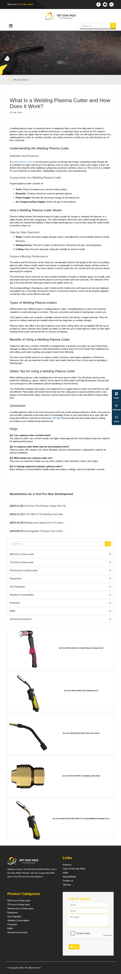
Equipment (60, 579)
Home (10, 80)
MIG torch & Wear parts (60, 554)
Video (65, 873)
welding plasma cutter (22, 162)
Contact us (68, 881)
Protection (60, 603)
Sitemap (67, 884)
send (75, 947)
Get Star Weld (59, 418)
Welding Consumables (60, 595)
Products (67, 865)
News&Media (23, 80)
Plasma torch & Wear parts (60, 570)
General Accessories (60, 619)
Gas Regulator (60, 587)
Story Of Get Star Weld (74, 869)
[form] (88, 926)
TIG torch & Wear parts (60, 562)
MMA (60, 611)
